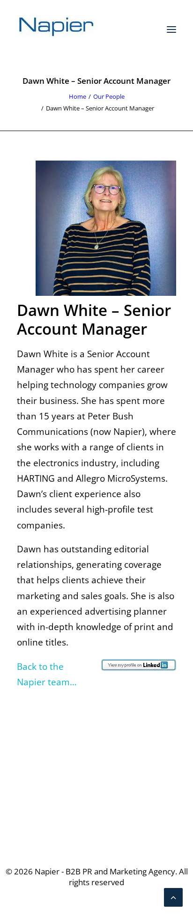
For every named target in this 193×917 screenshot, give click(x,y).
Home (77, 96)
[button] (171, 29)
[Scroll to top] (173, 896)
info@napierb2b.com (96, 812)
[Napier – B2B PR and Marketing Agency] (56, 29)
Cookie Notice (96, 747)
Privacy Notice (96, 731)
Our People (109, 96)
